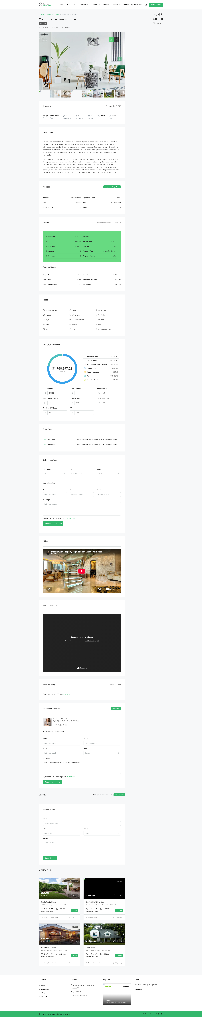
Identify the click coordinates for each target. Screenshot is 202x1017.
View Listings (116, 708)
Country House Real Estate (51, 963)
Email (99, 490)
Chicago (43, 993)
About (68, 4)
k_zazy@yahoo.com (80, 995)
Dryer (47, 320)
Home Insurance (103, 398)
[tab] (111, 39)
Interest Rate (102, 388)
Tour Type (47, 469)
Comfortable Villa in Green (95, 902)
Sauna (74, 329)
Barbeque (49, 315)
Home (61, 4)
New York (44, 996)
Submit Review (50, 858)
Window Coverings (104, 329)
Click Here (66, 694)
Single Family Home (53, 14)
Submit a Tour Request (53, 524)
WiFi (99, 324)
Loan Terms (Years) (50, 398)
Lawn (74, 310)
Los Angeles (45, 989)
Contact (126, 4)
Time (99, 469)
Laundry (48, 329)
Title (45, 829)
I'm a (85, 748)
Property (106, 4)
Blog (75, 4)
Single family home (48, 902)
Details (74, 910)
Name (45, 490)
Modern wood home (48, 948)
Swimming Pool (103, 310)
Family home (90, 948)
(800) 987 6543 (137, 4)
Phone (72, 490)
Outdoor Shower (78, 320)
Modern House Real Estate (51, 917)
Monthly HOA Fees (50, 408)
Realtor (115, 4)
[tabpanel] (117, 994)
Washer (101, 320)
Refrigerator (76, 324)
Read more (138, 989)
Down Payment (75, 388)
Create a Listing (156, 5)
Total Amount (48, 388)
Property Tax (75, 398)
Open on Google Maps (113, 187)
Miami (43, 985)
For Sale (43, 23)
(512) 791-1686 (60, 721)
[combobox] (55, 474)
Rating (86, 829)
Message (46, 500)
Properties (84, 4)
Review (45, 838)
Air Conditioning (51, 310)
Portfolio (96, 4)
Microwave (76, 315)
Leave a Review (119, 795)
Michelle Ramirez (93, 917)
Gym (47, 324)
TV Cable (101, 315)
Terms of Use (70, 518)
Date (72, 469)
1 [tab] (118, 1006)
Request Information (52, 782)
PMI (71, 408)
